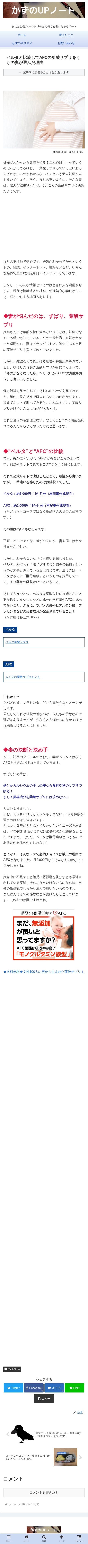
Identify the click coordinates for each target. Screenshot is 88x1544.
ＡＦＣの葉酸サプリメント (23, 676)
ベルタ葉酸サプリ (17, 642)
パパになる (14, 1369)
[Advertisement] (44, 226)
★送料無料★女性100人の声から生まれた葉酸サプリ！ (43, 971)
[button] (79, 807)
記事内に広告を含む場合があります (46, 72)
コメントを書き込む (44, 1492)
